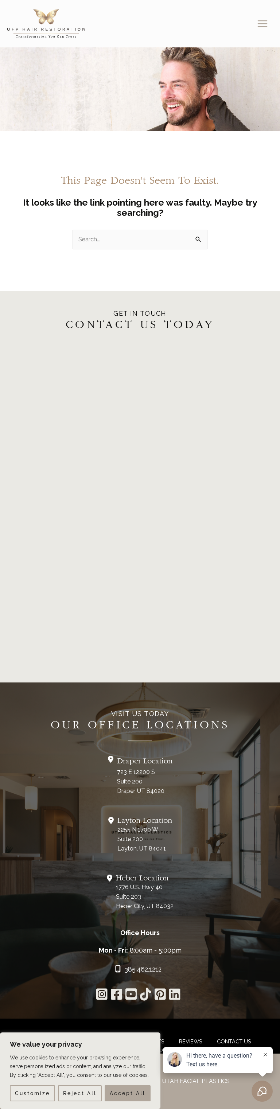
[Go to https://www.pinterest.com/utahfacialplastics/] (159, 995)
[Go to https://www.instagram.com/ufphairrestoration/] (100, 995)
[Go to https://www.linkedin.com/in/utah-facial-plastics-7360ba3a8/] (173, 995)
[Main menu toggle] (262, 23)
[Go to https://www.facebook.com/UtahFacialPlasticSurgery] (115, 995)
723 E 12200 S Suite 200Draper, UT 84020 (140, 781)
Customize (32, 1093)
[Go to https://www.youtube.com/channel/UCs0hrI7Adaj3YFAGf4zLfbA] (130, 995)
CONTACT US (234, 1041)
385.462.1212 (143, 969)
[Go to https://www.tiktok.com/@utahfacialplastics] (144, 995)
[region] (80, 1070)
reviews (190, 1041)
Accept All (127, 1093)
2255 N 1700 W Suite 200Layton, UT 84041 (141, 839)
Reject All (80, 1093)
